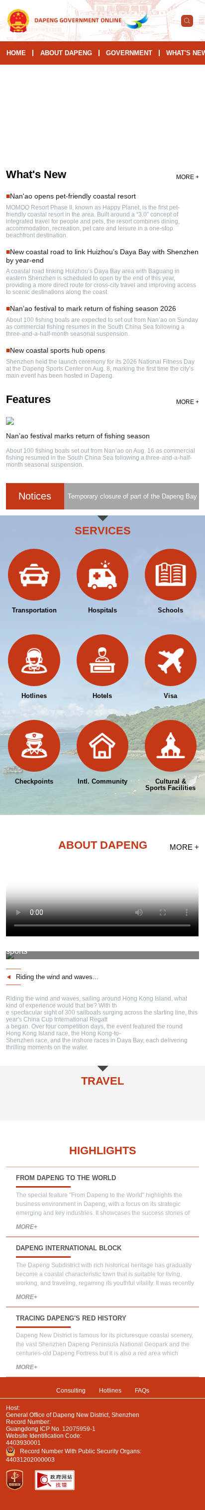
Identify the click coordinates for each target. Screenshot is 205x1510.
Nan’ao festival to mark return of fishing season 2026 (93, 308)
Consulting (71, 1390)
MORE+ (26, 1226)
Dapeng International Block (68, 1248)
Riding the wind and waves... (57, 977)
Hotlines (110, 1390)
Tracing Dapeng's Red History (71, 1318)
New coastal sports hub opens (57, 350)
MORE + (187, 177)
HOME (16, 53)
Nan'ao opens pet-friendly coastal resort (73, 196)
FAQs (142, 1390)
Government (129, 53)
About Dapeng (66, 53)
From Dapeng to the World (66, 1178)
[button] (87, 146)
